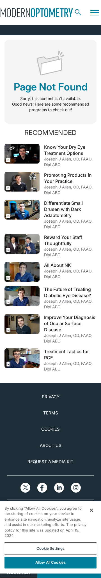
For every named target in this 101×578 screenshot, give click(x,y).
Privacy (50, 396)
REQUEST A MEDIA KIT (50, 461)
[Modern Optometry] (37, 12)
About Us (50, 445)
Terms (50, 413)
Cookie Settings (50, 548)
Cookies (50, 429)
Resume (22, 154)
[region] (50, 537)
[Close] (91, 510)
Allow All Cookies (50, 562)
